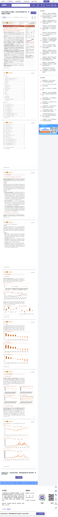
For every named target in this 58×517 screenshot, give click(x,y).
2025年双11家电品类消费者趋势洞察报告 (49, 120)
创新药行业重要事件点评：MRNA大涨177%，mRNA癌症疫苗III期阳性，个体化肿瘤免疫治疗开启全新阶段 (50, 15)
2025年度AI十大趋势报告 (49, 89)
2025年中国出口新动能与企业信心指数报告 (49, 115)
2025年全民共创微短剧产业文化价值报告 (49, 106)
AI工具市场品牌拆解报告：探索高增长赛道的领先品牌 (49, 94)
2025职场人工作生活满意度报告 (49, 102)
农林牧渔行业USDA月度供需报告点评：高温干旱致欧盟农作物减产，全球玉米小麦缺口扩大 (49, 52)
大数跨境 (9, 509)
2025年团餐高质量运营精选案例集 (49, 98)
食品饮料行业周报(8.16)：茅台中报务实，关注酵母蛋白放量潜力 (49, 46)
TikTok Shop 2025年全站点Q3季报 (49, 85)
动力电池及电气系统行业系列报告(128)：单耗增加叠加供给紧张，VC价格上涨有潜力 (49, 28)
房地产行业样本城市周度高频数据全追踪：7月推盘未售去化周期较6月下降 (49, 58)
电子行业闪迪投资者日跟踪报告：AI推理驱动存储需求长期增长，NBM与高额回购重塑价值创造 (49, 40)
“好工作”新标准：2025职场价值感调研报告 (49, 81)
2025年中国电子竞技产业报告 (49, 110)
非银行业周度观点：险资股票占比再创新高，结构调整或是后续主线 (49, 64)
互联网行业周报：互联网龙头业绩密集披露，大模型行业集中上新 (49, 22)
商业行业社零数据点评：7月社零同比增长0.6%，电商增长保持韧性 (49, 34)
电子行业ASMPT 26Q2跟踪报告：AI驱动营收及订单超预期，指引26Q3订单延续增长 (49, 70)
